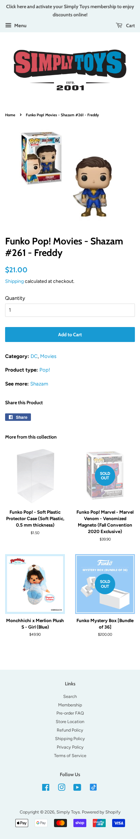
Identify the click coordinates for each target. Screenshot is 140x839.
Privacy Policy (70, 747)
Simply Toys (68, 812)
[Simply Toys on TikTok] (94, 786)
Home (10, 115)
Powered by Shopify (101, 812)
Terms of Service (70, 755)
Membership (70, 704)
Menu (20, 25)
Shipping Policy (70, 738)
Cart (130, 25)
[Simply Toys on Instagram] (61, 788)
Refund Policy (70, 730)
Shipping (14, 281)
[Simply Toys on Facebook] (46, 788)
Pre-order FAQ (70, 713)
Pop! (44, 370)
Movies (48, 356)
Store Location (70, 721)
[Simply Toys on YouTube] (77, 788)
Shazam (39, 384)
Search (70, 696)
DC (34, 356)
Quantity (15, 298)
